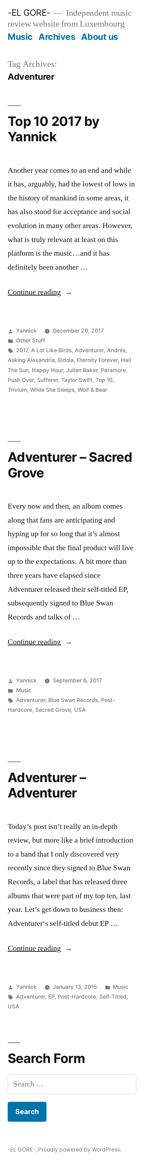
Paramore (113, 370)
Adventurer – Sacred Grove (70, 465)
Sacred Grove (53, 710)
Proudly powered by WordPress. (79, 1149)
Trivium (17, 390)
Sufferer (47, 380)
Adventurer (89, 350)
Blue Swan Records (73, 700)
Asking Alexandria (31, 360)
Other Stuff (30, 340)
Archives (56, 36)
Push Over (21, 380)
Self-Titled (113, 996)
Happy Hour (47, 370)
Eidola (66, 360)
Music (20, 36)
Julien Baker (82, 370)
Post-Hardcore (77, 996)
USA (80, 710)
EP (51, 996)
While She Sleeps (52, 390)
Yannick (26, 330)
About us (99, 36)
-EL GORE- (29, 12)
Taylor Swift (76, 380)
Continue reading (40, 292)
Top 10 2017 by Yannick (54, 129)
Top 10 (104, 380)
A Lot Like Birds (51, 350)
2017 (22, 350)
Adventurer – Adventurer (47, 785)
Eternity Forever (97, 360)
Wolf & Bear (92, 390)
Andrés (116, 350)
